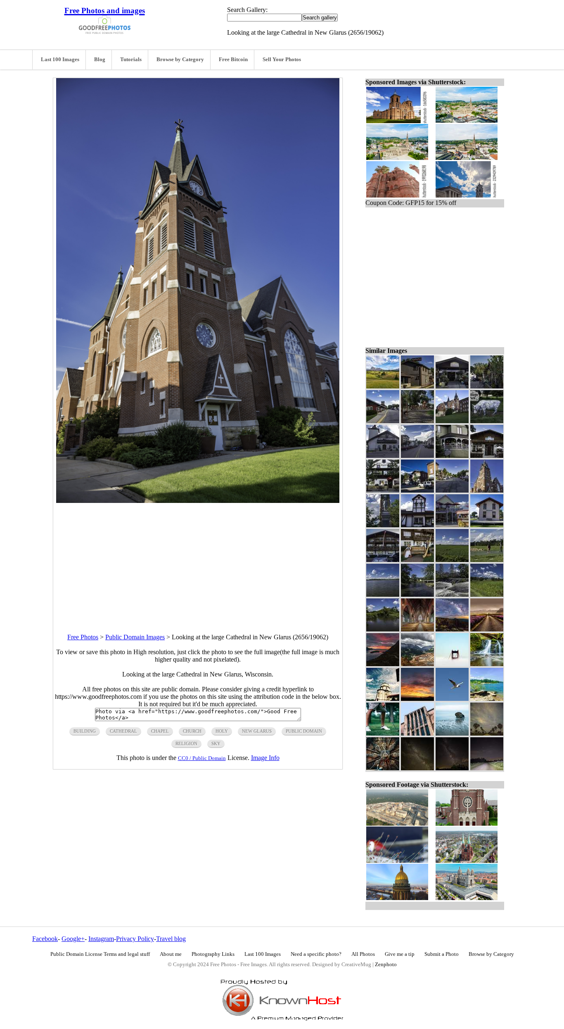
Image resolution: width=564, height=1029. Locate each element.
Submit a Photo (441, 954)
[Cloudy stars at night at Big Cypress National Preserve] (486, 733)
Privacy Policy (135, 938)
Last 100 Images (60, 59)
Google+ (73, 938)
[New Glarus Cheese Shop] (382, 490)
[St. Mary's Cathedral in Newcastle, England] (417, 629)
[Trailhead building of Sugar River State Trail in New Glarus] (486, 525)
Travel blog (171, 938)
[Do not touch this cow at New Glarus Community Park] (486, 420)
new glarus (257, 731)
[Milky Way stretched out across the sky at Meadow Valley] (417, 768)
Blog (99, 59)
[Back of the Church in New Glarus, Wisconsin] (452, 420)
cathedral (123, 731)
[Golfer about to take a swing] (382, 733)
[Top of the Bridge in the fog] (452, 663)
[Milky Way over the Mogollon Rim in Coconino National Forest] (452, 629)
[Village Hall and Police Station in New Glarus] (382, 455)
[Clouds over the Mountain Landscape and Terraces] (417, 663)
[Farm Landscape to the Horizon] (452, 559)
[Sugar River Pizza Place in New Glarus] (417, 386)
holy (222, 731)
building (84, 731)
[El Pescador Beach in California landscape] (452, 733)
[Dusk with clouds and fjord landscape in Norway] (382, 663)
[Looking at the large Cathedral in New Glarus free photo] (197, 500)
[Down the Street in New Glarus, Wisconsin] (382, 420)
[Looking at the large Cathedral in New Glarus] (486, 490)
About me (171, 954)
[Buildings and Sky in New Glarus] (417, 490)
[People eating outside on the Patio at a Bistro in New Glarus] (452, 455)
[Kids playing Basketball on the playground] (486, 559)
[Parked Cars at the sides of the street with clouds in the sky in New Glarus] (417, 455)
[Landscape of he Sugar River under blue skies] (382, 629)
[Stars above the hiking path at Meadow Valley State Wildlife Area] (486, 768)
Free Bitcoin (233, 59)
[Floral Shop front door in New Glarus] (452, 386)
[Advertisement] (197, 561)
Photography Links (213, 954)
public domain (304, 731)
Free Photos (82, 637)
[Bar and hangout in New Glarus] (486, 455)
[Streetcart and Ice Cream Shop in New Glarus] (452, 525)
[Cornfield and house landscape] (486, 594)
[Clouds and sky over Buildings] (382, 698)
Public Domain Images (135, 637)
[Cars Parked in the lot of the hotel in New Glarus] (382, 559)
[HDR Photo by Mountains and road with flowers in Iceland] (486, 629)
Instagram (101, 938)
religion (186, 743)
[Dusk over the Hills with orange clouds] (417, 698)
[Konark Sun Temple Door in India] (382, 768)
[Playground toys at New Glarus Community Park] (417, 420)
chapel (160, 731)
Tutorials (131, 59)
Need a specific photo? (316, 954)
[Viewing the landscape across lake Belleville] (382, 594)
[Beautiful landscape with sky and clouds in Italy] (382, 386)
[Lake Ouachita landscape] (486, 698)
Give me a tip (400, 954)
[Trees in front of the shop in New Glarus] (486, 386)
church (192, 731)
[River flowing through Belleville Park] (417, 594)
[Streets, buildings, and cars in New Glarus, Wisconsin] (452, 490)
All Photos (363, 954)
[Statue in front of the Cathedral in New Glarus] (382, 525)
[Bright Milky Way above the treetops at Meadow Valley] (452, 768)
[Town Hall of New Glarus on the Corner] (417, 525)
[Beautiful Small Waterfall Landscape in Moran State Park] (486, 663)
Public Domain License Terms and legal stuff (100, 954)
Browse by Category (180, 59)
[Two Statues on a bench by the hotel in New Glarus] (417, 559)
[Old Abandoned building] (417, 733)
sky (215, 743)
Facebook (45, 938)
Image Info (265, 757)
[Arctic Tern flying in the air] (452, 698)
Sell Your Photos (282, 59)
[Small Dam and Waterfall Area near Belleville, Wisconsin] (452, 594)
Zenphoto (386, 964)
